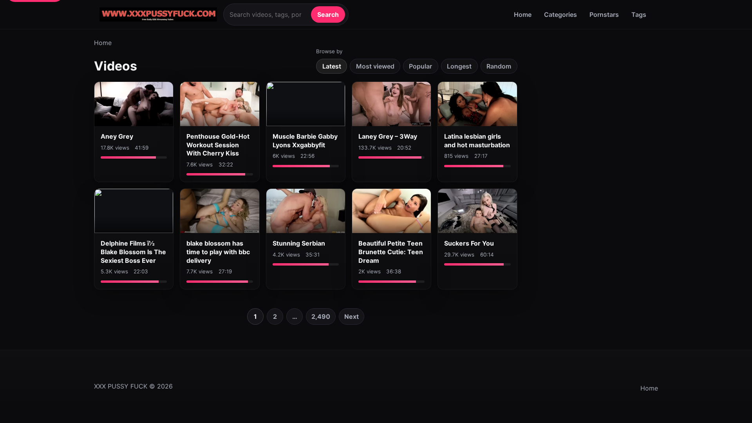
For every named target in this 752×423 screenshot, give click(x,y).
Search (328, 14)
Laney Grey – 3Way (387, 136)
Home (522, 14)
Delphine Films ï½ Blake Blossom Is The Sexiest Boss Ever (133, 251)
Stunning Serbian (299, 243)
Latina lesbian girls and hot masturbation (477, 140)
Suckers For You (469, 243)
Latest (331, 66)
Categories (560, 14)
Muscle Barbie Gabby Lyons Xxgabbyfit (305, 140)
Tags (638, 14)
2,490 (320, 316)
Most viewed (375, 66)
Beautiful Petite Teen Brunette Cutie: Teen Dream (390, 251)
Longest (459, 66)
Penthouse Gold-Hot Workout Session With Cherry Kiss (217, 144)
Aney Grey (117, 136)
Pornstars (604, 14)
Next (351, 316)
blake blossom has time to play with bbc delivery (218, 251)
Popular (420, 66)
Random (498, 66)
